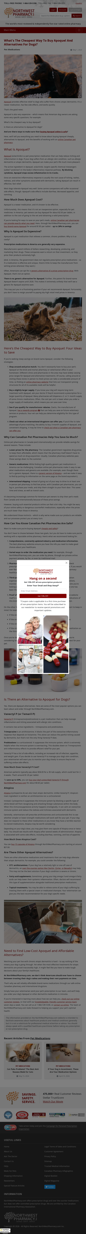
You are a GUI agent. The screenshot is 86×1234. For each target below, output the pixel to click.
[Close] (66, 563)
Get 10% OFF (43, 596)
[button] (5, 1231)
